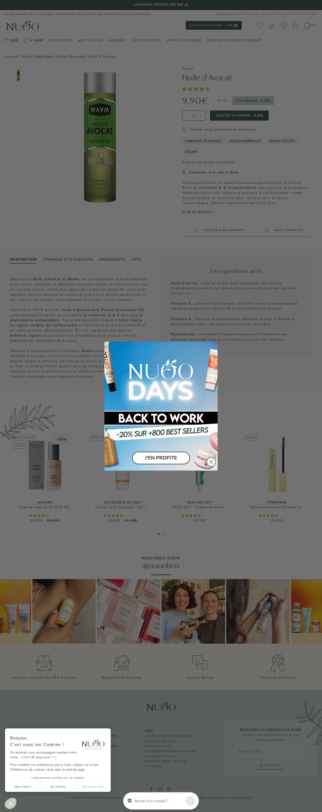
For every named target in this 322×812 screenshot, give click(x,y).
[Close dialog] (211, 461)
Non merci (22, 787)
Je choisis (58, 787)
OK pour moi (93, 787)
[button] (11, 803)
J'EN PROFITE (161, 457)
